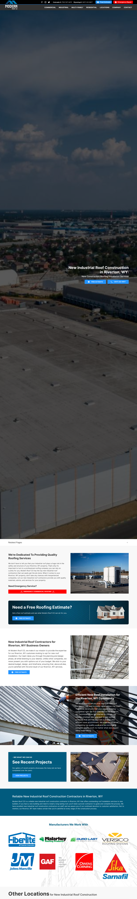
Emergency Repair (125, 2)
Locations (104, 7)
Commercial (50, 7)
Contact (128, 7)
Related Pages (15, 542)
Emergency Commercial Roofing (37, 591)
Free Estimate (105, 2)
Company (116, 7)
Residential (91, 7)
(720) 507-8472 (66, 2)
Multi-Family (77, 7)
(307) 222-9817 (87, 2)
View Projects (21, 776)
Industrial (63, 7)
